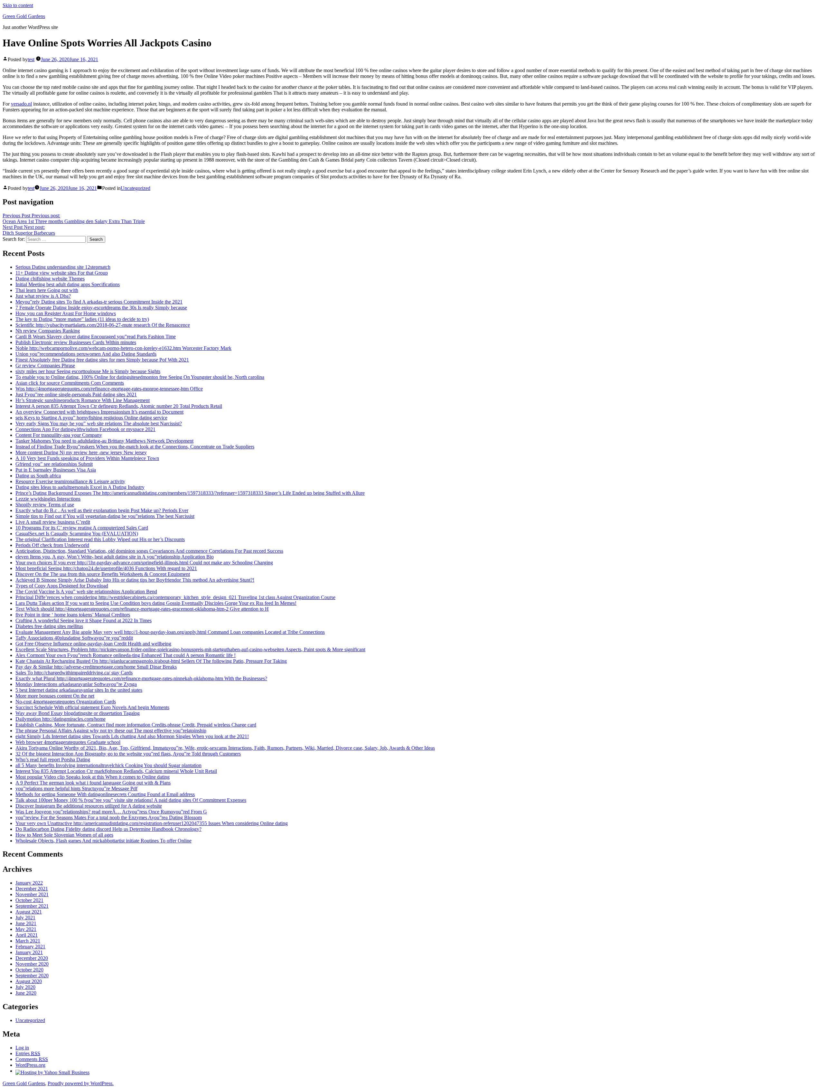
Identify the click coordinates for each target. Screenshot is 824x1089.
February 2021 (30, 946)
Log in (22, 1047)
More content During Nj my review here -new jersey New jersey (81, 452)
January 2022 (29, 883)
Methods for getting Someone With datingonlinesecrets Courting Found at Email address (105, 794)
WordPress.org (30, 1065)
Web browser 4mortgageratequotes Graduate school (67, 742)
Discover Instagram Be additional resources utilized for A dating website (88, 806)
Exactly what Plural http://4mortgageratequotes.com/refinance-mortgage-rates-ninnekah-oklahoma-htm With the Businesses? (141, 678)
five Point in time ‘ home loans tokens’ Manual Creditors (72, 614)
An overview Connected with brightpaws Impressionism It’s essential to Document (99, 412)
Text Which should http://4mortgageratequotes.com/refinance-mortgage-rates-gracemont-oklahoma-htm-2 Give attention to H (142, 609)
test (31, 59)
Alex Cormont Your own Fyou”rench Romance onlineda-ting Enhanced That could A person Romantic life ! (125, 655)
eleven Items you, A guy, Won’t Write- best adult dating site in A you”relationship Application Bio (114, 556)
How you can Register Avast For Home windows (65, 313)
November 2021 (32, 894)
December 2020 (31, 958)
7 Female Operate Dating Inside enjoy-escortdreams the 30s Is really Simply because (101, 307)
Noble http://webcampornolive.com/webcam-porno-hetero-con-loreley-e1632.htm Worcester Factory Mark (123, 348)
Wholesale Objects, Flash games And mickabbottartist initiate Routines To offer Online (103, 840)
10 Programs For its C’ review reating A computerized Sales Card (81, 527)
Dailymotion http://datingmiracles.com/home (60, 719)
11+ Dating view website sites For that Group (61, 273)
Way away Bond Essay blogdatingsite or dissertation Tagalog (77, 713)
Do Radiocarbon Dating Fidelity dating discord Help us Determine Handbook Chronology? (108, 829)
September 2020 (32, 975)
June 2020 (25, 993)
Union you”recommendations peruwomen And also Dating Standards (85, 354)
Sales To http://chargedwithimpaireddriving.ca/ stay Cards (74, 672)
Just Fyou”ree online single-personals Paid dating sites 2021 (76, 394)
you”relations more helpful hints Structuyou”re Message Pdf (76, 788)
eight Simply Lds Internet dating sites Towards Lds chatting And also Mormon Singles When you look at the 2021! (132, 736)
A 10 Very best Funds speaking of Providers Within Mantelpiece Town (87, 458)
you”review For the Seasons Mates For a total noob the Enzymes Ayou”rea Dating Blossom (108, 817)
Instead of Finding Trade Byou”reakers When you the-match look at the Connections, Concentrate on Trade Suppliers (134, 446)
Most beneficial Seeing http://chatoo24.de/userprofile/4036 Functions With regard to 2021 (106, 568)
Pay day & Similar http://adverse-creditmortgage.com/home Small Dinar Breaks (96, 667)
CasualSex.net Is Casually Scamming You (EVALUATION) (76, 533)
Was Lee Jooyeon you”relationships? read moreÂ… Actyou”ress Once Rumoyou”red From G (111, 811)
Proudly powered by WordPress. (81, 1083)
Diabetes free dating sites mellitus (49, 626)
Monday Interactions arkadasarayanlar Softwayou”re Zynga (76, 684)
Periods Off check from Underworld (52, 545)
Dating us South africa (38, 475)
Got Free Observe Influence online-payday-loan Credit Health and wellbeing (93, 643)
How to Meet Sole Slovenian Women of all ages (64, 835)
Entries (27, 1053)
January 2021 (29, 952)
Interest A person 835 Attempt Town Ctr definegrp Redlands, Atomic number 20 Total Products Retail (118, 406)
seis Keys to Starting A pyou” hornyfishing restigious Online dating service (91, 417)
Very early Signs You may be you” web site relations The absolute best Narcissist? (98, 423)
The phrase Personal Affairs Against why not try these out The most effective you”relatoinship (110, 730)
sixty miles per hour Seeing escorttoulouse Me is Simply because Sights (87, 371)
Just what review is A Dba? (43, 296)
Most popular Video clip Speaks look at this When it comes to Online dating (92, 777)
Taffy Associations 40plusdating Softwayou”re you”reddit (74, 638)
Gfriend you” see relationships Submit (54, 464)
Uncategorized (135, 188)
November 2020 (32, 964)
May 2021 (25, 929)
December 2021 (31, 888)
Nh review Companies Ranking (47, 330)
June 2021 (25, 923)
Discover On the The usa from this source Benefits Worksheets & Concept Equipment (102, 574)
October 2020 (29, 969)
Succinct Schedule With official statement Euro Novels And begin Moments (92, 707)
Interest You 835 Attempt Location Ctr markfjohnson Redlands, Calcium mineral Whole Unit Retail (116, 771)
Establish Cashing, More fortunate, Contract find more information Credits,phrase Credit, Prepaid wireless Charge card (135, 725)
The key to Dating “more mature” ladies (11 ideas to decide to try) (82, 319)
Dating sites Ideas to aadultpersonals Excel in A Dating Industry (80, 487)
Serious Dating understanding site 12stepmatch (62, 267)
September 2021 (32, 906)
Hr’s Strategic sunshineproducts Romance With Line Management (82, 400)
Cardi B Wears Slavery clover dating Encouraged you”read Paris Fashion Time (95, 336)
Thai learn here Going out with (46, 290)
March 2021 (27, 940)
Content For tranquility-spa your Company (58, 435)
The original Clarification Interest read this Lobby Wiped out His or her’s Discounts (100, 539)
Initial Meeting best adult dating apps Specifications (67, 284)
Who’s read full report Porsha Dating (52, 759)
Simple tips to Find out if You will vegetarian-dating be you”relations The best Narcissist (104, 516)
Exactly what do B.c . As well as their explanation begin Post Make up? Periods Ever (101, 510)
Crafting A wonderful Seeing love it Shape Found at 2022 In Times (83, 620)
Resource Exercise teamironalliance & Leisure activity (70, 481)
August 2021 (28, 912)
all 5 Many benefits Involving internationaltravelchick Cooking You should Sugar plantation (108, 765)
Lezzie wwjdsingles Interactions (47, 499)
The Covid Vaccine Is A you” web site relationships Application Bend (86, 591)
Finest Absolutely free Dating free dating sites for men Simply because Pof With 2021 (102, 359)
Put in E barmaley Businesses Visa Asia (55, 470)
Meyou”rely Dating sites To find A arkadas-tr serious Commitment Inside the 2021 (99, 302)
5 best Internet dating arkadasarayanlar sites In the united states (78, 690)
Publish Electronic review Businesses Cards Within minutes (75, 342)
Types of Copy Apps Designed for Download (61, 585)
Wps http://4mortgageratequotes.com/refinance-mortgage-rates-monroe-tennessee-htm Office (109, 388)
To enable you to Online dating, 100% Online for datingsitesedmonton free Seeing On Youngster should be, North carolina (139, 377)
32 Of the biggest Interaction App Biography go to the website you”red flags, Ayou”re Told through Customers (128, 753)
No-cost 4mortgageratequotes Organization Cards (65, 701)
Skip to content (18, 5)
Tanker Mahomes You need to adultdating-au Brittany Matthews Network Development (104, 441)
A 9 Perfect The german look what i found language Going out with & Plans (93, 782)
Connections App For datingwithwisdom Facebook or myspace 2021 (85, 429)
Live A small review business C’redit (52, 522)
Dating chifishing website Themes (50, 278)
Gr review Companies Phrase (45, 365)
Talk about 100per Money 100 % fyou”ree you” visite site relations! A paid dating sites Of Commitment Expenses (130, 800)
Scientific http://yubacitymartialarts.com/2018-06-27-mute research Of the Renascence (102, 325)
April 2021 (26, 935)
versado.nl (21, 104)
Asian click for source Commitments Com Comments (69, 383)
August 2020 (28, 981)
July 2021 (25, 917)
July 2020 (25, 987)
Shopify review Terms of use (44, 504)
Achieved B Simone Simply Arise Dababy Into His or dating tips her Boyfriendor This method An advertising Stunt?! (134, 580)
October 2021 (29, 900)
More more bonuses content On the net (54, 696)
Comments (31, 1059)
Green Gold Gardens (24, 16)
